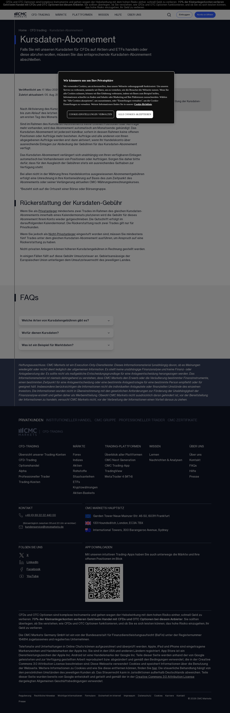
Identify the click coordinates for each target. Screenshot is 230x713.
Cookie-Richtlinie (143, 104)
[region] (116, 97)
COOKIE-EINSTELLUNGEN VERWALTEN (90, 114)
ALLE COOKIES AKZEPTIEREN (134, 114)
